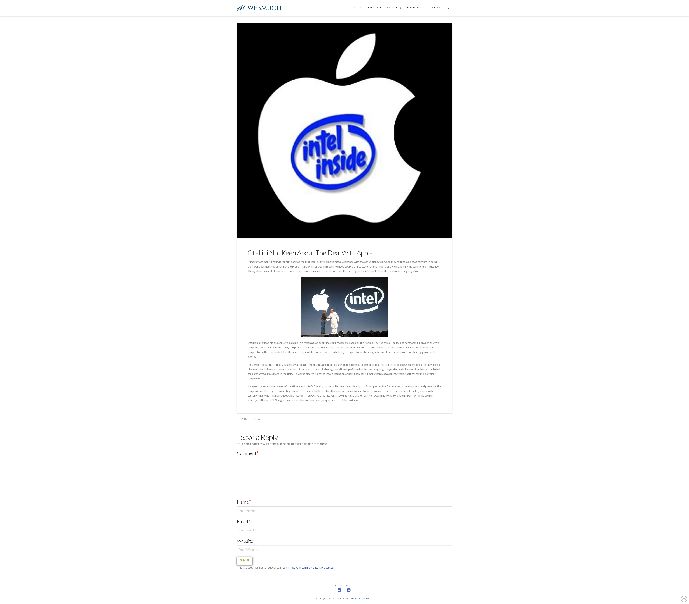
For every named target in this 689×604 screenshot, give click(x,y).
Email (243, 521)
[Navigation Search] (447, 8)
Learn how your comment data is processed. (308, 567)
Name (244, 502)
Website (245, 541)
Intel (257, 418)
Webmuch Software (362, 598)
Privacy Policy (344, 585)
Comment (248, 453)
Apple (243, 418)
